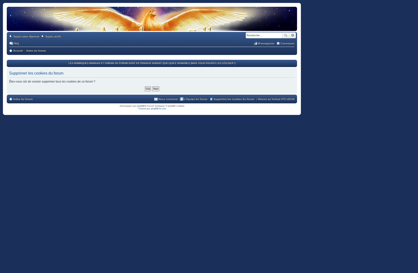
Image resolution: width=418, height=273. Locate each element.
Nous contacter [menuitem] (168, 99)
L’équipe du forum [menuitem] (196, 99)
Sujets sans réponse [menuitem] (26, 36)
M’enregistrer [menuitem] (266, 43)
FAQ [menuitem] (16, 43)
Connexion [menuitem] (288, 43)
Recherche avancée (292, 35)
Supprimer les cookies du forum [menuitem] (234, 99)
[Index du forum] (152, 26)
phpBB (141, 106)
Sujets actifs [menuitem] (53, 36)
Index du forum (23, 99)
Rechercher (285, 35)
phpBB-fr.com (158, 108)
